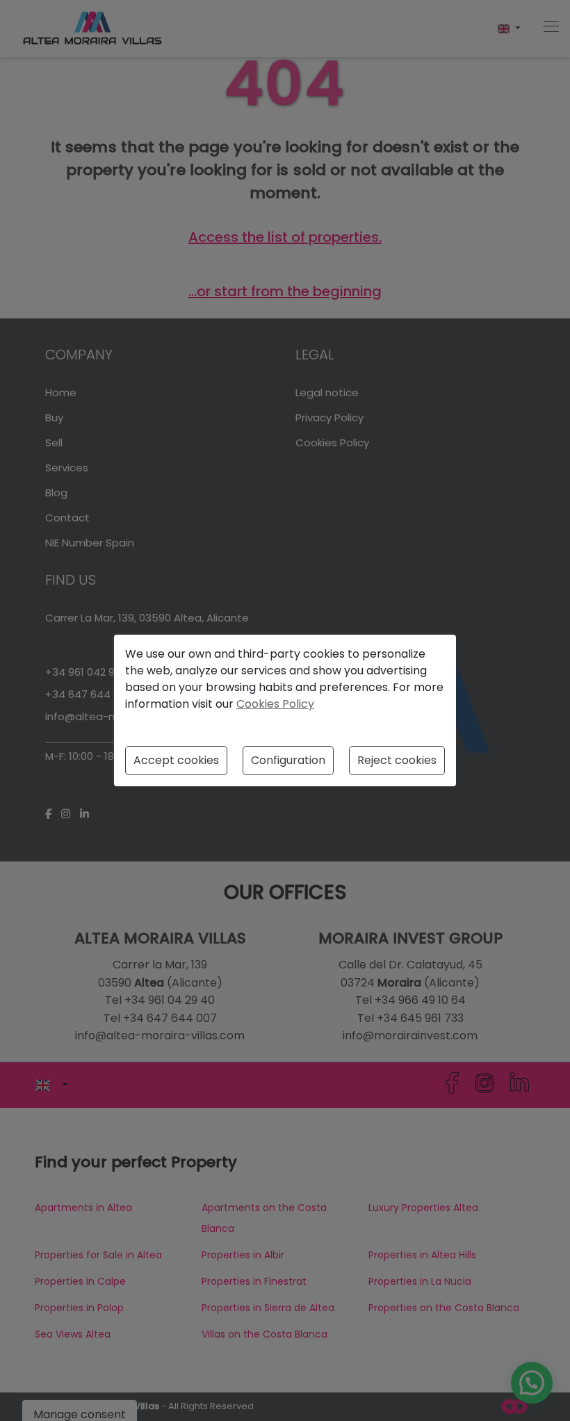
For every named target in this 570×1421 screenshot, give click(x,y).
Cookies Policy (275, 704)
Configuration (288, 760)
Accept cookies (176, 760)
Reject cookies (397, 760)
